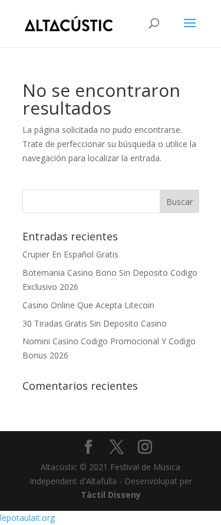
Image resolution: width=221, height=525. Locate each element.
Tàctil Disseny (111, 494)
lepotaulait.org (27, 517)
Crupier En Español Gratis (70, 254)
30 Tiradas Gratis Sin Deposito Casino (94, 323)
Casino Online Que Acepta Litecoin (88, 305)
